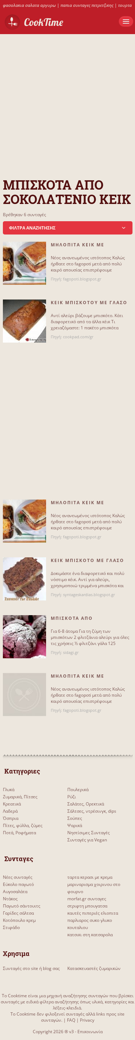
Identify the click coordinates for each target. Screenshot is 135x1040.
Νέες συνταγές (17, 877)
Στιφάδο (11, 927)
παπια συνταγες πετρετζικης (86, 5)
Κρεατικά (12, 804)
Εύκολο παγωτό (18, 884)
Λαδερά (10, 811)
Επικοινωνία (90, 1032)
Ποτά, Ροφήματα (19, 833)
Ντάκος (10, 899)
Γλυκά (8, 789)
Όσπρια (10, 818)
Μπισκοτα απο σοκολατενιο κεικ (78, 621)
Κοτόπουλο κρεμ (19, 920)
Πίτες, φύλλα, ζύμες (22, 825)
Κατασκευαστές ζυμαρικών (94, 968)
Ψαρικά (74, 825)
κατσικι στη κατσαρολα (90, 935)
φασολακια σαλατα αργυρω (29, 5)
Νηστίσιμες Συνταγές (88, 833)
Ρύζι (71, 797)
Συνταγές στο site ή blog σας (31, 968)
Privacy (87, 1020)
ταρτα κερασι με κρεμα (89, 877)
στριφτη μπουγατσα (87, 906)
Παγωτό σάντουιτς (21, 906)
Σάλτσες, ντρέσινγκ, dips (91, 811)
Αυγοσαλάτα (15, 891)
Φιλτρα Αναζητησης (32, 228)
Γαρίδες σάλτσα (18, 913)
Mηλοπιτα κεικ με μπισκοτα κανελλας (80, 248)
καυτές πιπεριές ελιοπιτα (92, 913)
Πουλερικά (78, 789)
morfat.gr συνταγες (86, 899)
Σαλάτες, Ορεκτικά (85, 804)
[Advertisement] (67, 101)
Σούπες (74, 818)
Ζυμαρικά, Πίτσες (20, 797)
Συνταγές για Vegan (87, 840)
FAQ (71, 1020)
